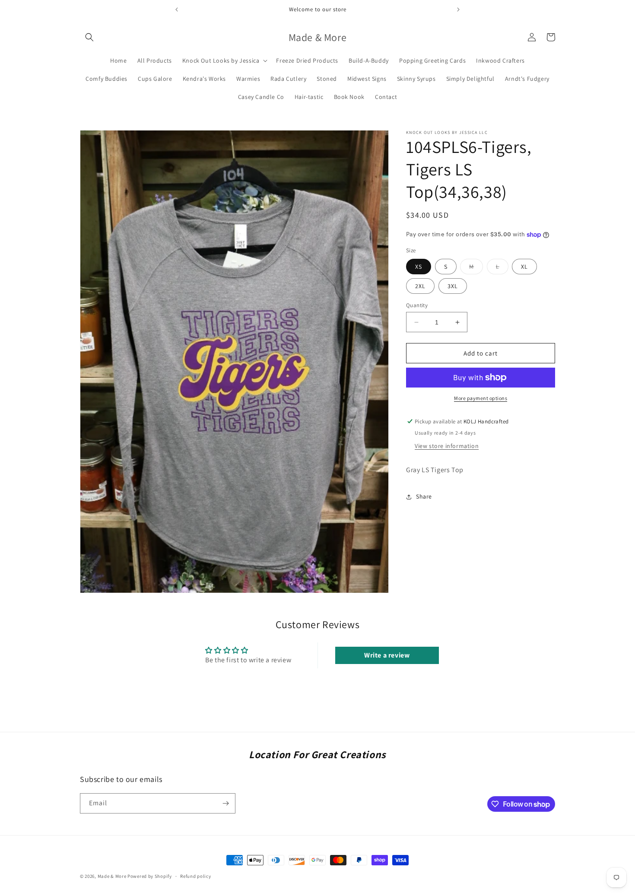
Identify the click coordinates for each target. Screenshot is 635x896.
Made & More (112, 876)
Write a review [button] (387, 654)
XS (418, 266)
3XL (453, 286)
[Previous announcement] (176, 9)
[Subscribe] (225, 803)
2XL (420, 286)
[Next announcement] (458, 9)
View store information (447, 446)
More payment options (480, 398)
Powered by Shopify (149, 876)
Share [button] (424, 496)
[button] (89, 37)
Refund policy (195, 876)
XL (524, 266)
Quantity (417, 305)
